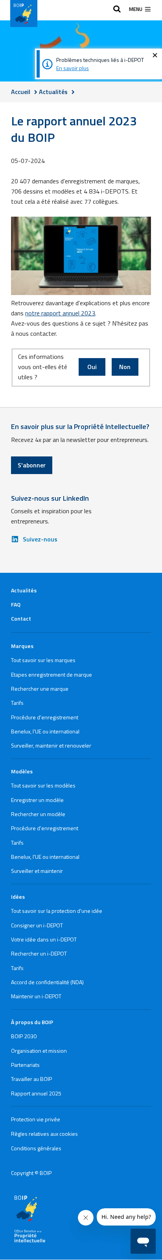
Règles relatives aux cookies (44, 1134)
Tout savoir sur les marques (43, 660)
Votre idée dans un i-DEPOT (44, 939)
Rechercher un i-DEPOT (39, 953)
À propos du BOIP (32, 1022)
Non (125, 366)
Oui (92, 366)
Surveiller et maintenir (37, 871)
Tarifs (17, 703)
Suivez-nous (40, 539)
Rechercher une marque (39, 688)
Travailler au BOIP (31, 1079)
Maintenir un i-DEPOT (36, 996)
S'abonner (32, 465)
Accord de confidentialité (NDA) (47, 982)
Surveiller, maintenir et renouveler (51, 745)
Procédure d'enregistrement (44, 717)
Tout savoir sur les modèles (43, 785)
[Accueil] (23, 13)
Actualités (24, 590)
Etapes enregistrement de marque (51, 674)
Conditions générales (36, 1148)
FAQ (15, 604)
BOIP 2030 (24, 1036)
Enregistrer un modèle (37, 800)
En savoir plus (72, 68)
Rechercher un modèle (38, 814)
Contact (21, 618)
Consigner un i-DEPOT (37, 925)
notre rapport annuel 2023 (60, 313)
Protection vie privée (35, 1119)
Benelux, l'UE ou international (45, 731)
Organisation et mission (39, 1050)
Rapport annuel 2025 (36, 1093)
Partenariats (25, 1065)
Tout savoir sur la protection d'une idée (56, 911)
